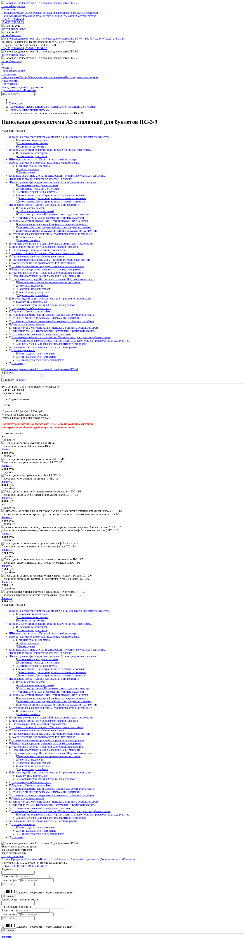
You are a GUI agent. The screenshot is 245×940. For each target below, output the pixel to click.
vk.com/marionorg (11, 35)
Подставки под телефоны (32, 295)
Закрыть (6, 936)
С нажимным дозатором (32, 156)
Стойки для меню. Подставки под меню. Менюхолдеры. (44, 162)
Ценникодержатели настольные (36, 356)
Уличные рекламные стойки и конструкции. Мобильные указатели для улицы (58, 175)
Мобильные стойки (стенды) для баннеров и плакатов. (45, 246)
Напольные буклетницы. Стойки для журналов (46, 305)
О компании (9, 9)
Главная (6, 6)
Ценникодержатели (23, 350)
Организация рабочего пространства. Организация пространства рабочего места (60, 337)
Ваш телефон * (10, 880)
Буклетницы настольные (32, 301)
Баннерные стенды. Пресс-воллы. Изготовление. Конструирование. (53, 330)
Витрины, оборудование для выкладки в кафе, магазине (45, 275)
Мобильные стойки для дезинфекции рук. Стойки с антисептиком (50, 149)
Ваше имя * (8, 876)
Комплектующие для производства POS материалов (43, 262)
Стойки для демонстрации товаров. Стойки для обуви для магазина (53, 314)
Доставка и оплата (29, 15)
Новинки (17, 363)
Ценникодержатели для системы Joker (40, 359)
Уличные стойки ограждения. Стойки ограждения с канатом (54, 227)
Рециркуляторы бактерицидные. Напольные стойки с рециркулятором (54, 327)
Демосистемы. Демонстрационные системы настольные (51, 198)
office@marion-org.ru (13, 28)
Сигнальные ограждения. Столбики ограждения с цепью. (52, 224)
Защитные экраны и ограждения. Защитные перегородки (52, 343)
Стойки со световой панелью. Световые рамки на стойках (47, 253)
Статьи (23, 12)
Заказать (21, 379)
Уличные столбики (28, 240)
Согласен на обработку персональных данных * (40, 892)
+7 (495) (12, 19)
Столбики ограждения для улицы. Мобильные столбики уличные (51, 233)
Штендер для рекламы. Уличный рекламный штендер (43, 159)
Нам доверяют (10, 12)
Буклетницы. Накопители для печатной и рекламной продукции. (51, 298)
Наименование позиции (16, 906)
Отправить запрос (12, 856)
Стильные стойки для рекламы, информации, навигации (46, 317)
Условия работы (55, 12)
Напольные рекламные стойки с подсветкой (38, 250)
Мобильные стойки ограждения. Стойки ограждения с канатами (49, 220)
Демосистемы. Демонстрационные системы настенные (51, 201)
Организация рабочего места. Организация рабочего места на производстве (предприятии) (73, 340)
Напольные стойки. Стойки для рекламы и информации (44, 204)
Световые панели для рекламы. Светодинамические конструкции (51, 259)
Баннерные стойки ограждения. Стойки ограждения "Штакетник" (58, 230)
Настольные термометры (32, 143)
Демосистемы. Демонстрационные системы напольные (51, 195)
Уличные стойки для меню (33, 165)
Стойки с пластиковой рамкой (35, 211)
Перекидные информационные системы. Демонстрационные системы (52, 106)
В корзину (8, 380)
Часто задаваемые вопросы (81, 12)
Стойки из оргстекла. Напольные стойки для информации (53, 214)
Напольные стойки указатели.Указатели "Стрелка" (41, 178)
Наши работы (9, 15)
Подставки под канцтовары (34, 288)
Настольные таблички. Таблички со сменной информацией (47, 272)
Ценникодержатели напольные (36, 353)
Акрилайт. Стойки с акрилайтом (31, 311)
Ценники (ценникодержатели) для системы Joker (41, 334)
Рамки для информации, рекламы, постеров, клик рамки (46, 269)
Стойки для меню (28, 169)
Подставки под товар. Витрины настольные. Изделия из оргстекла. (52, 279)
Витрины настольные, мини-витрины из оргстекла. (49, 282)
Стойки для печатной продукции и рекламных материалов (47, 266)
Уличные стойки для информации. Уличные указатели (50, 217)
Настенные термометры (31, 146)
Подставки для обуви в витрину (31, 308)
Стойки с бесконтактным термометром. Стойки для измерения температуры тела (60, 136)
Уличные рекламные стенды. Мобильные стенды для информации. (52, 243)
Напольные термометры (32, 140)
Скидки (71, 15)
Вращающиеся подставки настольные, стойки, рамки (44, 347)
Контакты (47, 15)
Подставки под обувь (30, 285)
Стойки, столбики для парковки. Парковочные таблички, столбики (52, 321)
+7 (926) (12, 22)
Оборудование (36, 12)
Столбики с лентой (29, 237)
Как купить (60, 15)
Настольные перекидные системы (38, 188)
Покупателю (9, 83)
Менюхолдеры (26, 172)
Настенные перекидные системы (37, 191)
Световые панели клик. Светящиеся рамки (37, 256)
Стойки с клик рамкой (31, 207)
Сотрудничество (86, 15)
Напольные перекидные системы (29, 109)
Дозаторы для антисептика (27, 324)
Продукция (18, 6)
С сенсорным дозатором (32, 153)
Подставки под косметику (33, 292)
